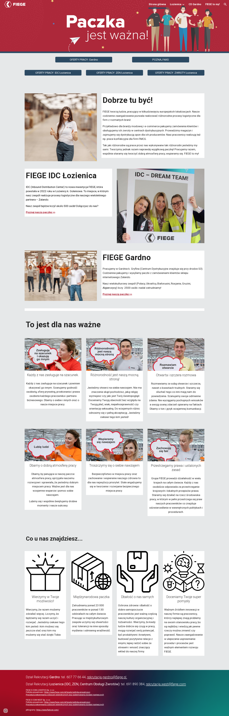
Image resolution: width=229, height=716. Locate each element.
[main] (152, 100)
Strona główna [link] (157, 4)
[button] (225, 4)
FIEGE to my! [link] (212, 4)
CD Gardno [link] (195, 4)
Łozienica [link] (175, 4)
